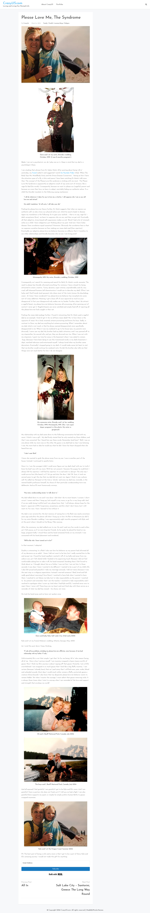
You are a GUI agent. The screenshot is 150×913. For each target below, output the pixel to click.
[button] (146, 4)
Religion (66, 23)
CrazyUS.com (12, 3)
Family (45, 23)
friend (34, 173)
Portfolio (59, 4)
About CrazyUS (47, 4)
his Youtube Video (67, 173)
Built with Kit (55, 874)
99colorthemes (97, 910)
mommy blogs (58, 23)
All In (24, 885)
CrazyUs (26, 23)
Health (51, 23)
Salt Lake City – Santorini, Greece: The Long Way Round (73, 889)
